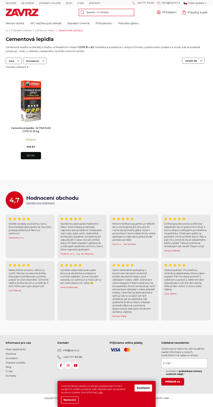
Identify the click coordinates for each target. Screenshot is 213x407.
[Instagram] (68, 365)
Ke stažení (27, 3)
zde (100, 392)
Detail (30, 155)
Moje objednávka (16, 349)
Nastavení (70, 400)
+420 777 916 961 (145, 3)
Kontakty (94, 3)
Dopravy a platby (50, 3)
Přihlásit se (172, 381)
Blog (69, 3)
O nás (80, 3)
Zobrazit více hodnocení (40, 203)
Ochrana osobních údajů (157, 398)
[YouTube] (75, 365)
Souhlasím (143, 388)
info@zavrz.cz (171, 3)
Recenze (11, 3)
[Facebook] (61, 365)
